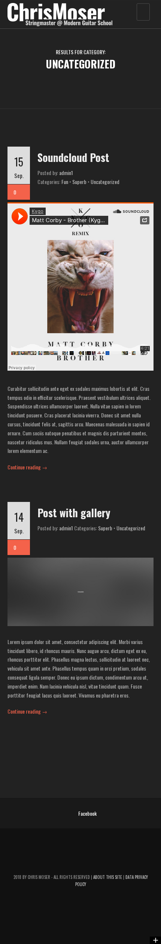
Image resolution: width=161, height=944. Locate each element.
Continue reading (27, 467)
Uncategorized (105, 182)
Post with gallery (73, 512)
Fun (64, 182)
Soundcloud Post (73, 157)
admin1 (66, 173)
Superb (79, 182)
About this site (108, 877)
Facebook (87, 813)
